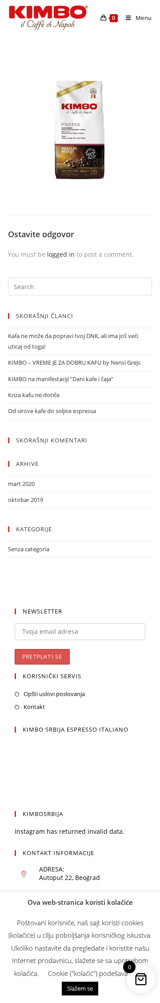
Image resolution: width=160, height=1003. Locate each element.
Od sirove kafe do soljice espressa (52, 411)
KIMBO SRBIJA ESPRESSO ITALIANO (75, 729)
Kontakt (34, 707)
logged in (61, 254)
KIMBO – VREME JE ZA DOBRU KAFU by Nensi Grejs (74, 362)
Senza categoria (28, 549)
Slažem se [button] (80, 988)
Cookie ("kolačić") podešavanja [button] (92, 973)
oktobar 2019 (25, 500)
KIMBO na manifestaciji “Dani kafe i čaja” (60, 379)
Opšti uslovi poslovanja (54, 694)
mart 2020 (21, 484)
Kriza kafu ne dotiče (34, 395)
